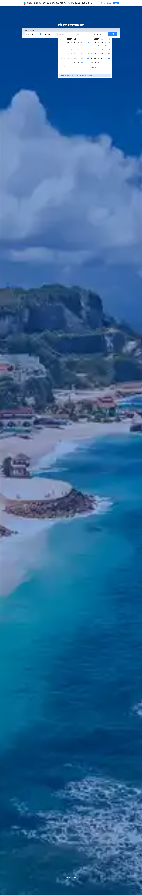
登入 (116, 3)
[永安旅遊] (28, 3)
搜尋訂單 (109, 3)
